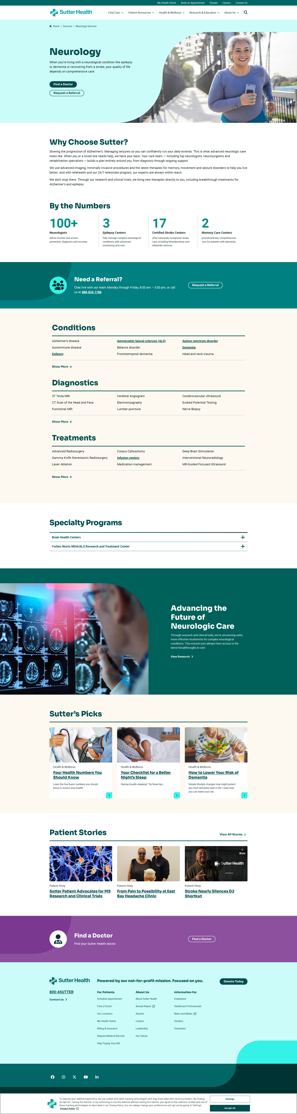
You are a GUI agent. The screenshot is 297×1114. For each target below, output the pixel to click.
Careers (226, 2)
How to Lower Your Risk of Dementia (214, 775)
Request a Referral (67, 93)
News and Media (185, 1013)
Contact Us (242, 2)
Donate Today (233, 981)
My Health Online (166, 2)
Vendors (178, 1021)
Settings (229, 1098)
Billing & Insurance (107, 1028)
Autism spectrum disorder (200, 341)
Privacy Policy (70, 1108)
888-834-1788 (91, 292)
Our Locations (104, 1013)
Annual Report (146, 1006)
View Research (180, 656)
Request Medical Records (111, 1036)
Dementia (189, 347)
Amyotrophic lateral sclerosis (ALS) (141, 341)
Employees (180, 998)
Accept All (229, 1108)
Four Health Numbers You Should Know (77, 775)
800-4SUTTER (61, 991)
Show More (60, 366)
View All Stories (231, 834)
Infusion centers (128, 458)
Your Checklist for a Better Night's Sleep (146, 775)
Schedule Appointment (109, 998)
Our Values (142, 1036)
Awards (140, 1013)
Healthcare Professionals (188, 1006)
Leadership (142, 1028)
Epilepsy (57, 354)
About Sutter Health (146, 998)
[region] (148, 1103)
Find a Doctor (63, 84)
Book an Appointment (193, 2)
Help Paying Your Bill (108, 1043)
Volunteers (180, 1028)
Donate (213, 2)
